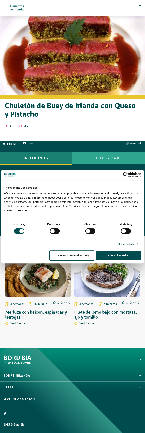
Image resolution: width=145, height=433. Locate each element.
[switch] (55, 231)
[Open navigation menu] (138, 8)
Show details (126, 244)
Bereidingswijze (109, 157)
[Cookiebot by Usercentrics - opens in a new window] (125, 174)
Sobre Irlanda (17, 375)
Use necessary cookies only (72, 255)
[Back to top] (108, 360)
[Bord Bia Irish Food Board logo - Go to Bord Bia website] (17, 362)
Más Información (19, 399)
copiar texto (136, 143)
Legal (9, 387)
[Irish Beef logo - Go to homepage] (17, 8)
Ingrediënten (36, 157)
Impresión (12, 143)
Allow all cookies (118, 255)
